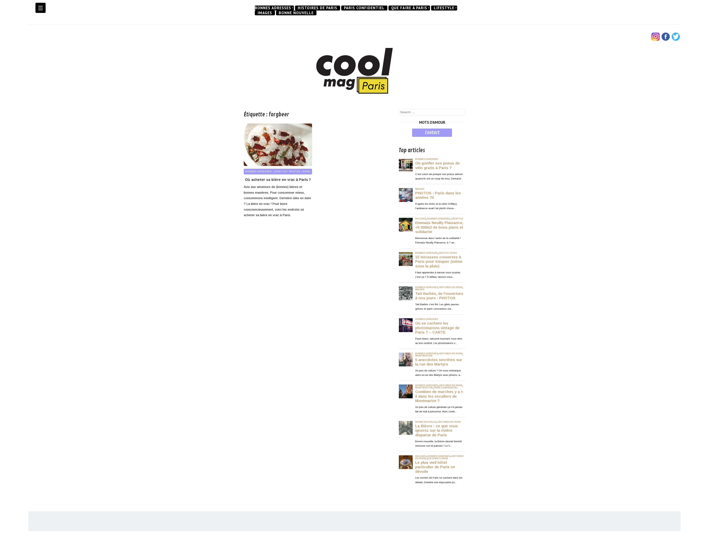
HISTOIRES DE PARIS (317, 8)
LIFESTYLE (444, 8)
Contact (432, 133)
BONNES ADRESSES (273, 8)
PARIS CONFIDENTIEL (364, 8)
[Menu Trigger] (40, 8)
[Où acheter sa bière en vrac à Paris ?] (278, 165)
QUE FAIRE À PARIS (409, 8)
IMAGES (265, 13)
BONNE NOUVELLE (296, 13)
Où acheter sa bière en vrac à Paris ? (278, 179)
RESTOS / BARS (299, 171)
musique (405, 139)
